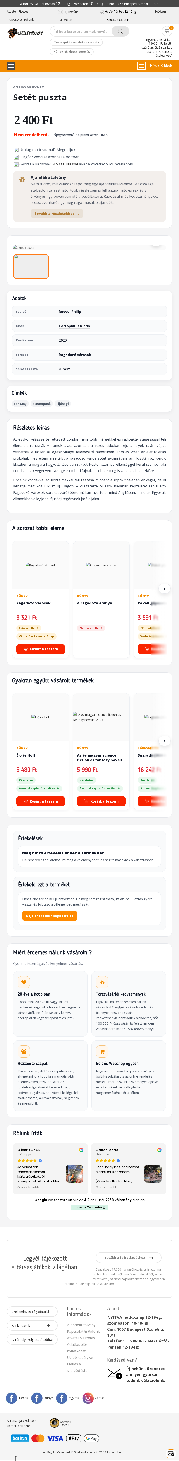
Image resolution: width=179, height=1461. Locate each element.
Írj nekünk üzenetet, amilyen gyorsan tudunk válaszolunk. (146, 1374)
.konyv (48, 1398)
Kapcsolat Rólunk (21, 19)
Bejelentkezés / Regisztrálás (49, 916)
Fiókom (161, 11)
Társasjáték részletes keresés (76, 42)
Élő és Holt (25, 755)
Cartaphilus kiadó (74, 326)
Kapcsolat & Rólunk (83, 1331)
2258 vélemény (119, 1200)
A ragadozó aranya (94, 603)
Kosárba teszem (44, 649)
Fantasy (20, 403)
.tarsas (23, 1398)
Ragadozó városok (75, 354)
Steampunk (42, 403)
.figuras (74, 1398)
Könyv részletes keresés (72, 51)
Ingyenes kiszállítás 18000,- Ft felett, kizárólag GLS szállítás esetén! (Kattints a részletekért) (156, 47)
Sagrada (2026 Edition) (158, 755)
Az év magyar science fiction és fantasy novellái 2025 (101, 760)
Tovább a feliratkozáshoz (125, 1258)
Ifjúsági (63, 403)
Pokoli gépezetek (154, 603)
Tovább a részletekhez (56, 213)
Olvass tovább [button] (28, 1188)
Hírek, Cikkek (161, 65)
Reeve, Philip (70, 311)
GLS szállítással (65, 163)
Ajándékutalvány (81, 1324)
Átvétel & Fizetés (81, 1337)
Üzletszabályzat (80, 1357)
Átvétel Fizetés (17, 11)
